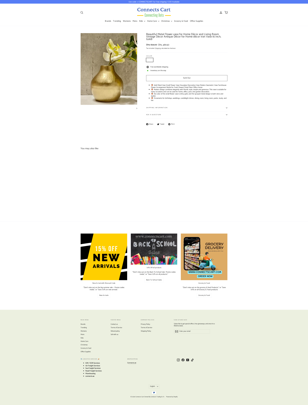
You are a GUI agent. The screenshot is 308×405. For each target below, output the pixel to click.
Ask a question (153, 115)
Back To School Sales (154, 280)
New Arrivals (104, 295)
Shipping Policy (146, 331)
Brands (108, 21)
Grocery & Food (181, 21)
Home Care (152, 21)
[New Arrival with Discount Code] (104, 257)
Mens (135, 21)
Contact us (114, 324)
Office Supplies (196, 21)
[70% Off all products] (154, 249)
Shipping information (156, 108)
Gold (149, 59)
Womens (127, 21)
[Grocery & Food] (204, 257)
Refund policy (115, 331)
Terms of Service (116, 327)
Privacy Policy (145, 324)
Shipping (158, 48)
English (152, 386)
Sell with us (114, 334)
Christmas (165, 21)
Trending (117, 21)
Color (149, 56)
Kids (141, 21)
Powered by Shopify (172, 397)
